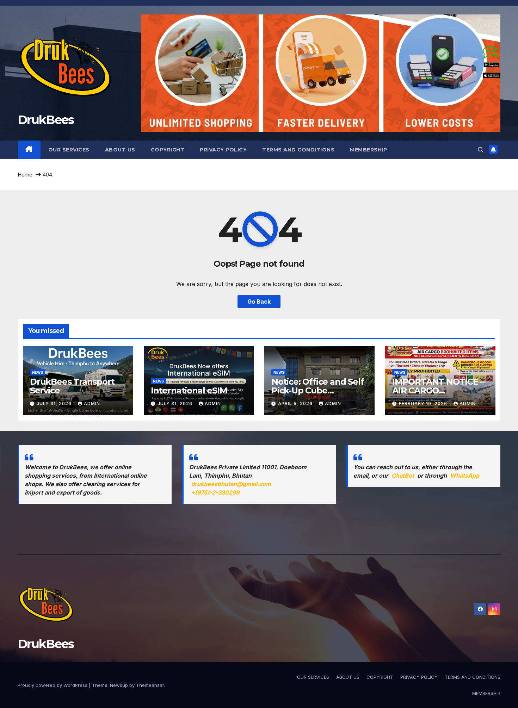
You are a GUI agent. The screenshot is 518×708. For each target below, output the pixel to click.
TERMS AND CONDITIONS (298, 150)
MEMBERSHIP (368, 150)
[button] (480, 149)
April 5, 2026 (296, 403)
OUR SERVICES (69, 150)
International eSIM (189, 390)
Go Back (259, 301)
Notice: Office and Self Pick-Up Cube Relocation (317, 390)
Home (25, 174)
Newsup (119, 685)
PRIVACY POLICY (223, 150)
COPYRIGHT (168, 150)
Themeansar (150, 685)
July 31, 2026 (55, 403)
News (37, 372)
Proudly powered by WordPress (53, 685)
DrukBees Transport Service (72, 386)
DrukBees (46, 119)
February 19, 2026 (424, 403)
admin (92, 403)
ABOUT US (120, 150)
